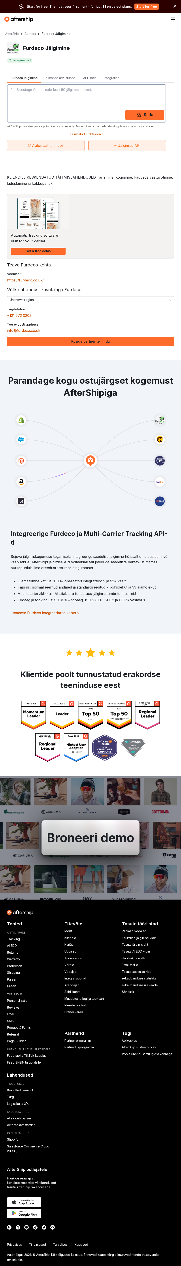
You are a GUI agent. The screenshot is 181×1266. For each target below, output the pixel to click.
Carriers (30, 34)
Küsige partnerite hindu (90, 341)
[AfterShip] (19, 19)
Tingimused (37, 1244)
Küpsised (81, 1244)
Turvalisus (60, 1244)
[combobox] (90, 299)
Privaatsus (14, 1244)
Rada (148, 114)
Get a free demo (38, 251)
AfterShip (12, 34)
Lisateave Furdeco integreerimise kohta (45, 613)
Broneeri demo (90, 837)
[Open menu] (173, 19)
